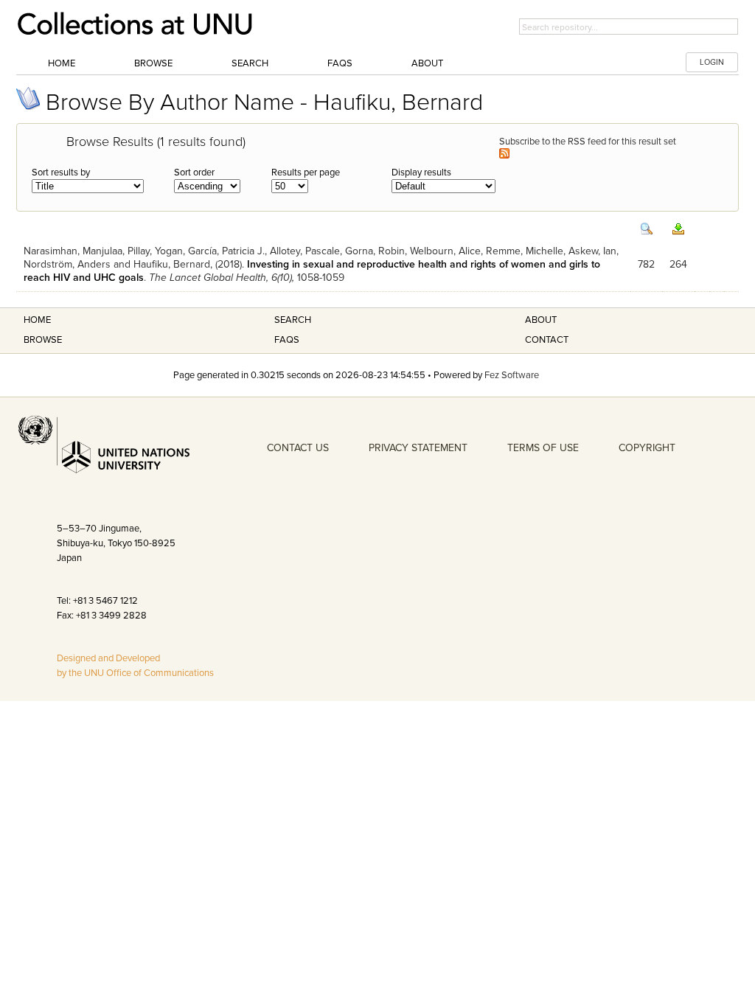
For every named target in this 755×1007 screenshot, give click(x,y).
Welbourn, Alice (445, 251)
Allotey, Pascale (305, 251)
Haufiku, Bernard (171, 264)
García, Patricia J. (226, 251)
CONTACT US (298, 448)
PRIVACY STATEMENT (418, 448)
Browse (153, 63)
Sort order (194, 172)
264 (678, 264)
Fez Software (511, 375)
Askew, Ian (592, 251)
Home (61, 63)
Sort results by (61, 172)
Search (250, 63)
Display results (421, 172)
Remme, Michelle (524, 251)
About (427, 63)
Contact (546, 340)
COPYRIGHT (647, 448)
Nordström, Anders (67, 264)
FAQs (339, 63)
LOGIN (712, 62)
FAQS (286, 340)
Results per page (305, 172)
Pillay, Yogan (155, 251)
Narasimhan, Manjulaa (73, 251)
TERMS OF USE (543, 448)
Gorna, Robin (375, 251)
